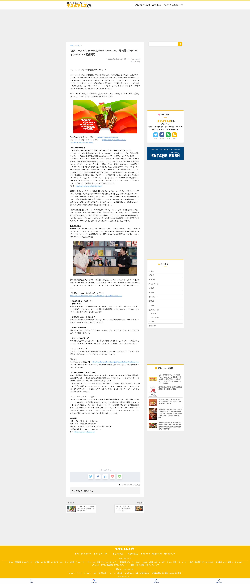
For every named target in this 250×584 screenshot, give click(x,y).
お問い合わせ (156, 5)
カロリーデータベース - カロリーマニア (83, 573)
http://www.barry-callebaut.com (84, 432)
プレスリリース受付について (173, 5)
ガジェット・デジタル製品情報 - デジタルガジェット (109, 565)
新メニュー (153, 297)
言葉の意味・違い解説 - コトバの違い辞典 (167, 573)
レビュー (152, 271)
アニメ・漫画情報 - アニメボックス (20, 562)
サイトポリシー (120, 554)
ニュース (152, 305)
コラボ (151, 288)
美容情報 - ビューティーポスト (130, 562)
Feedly (168, 138)
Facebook (162, 138)
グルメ (131, 485)
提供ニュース (154, 310)
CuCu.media (155, 317)
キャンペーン (154, 284)
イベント (152, 279)
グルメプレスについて (142, 5)
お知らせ (152, 326)
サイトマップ (170, 554)
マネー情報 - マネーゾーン (177, 562)
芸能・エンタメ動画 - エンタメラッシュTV (145, 565)
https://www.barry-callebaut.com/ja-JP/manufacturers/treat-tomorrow (115, 362)
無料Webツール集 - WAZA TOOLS (138, 573)
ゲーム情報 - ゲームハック (75, 562)
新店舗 (151, 301)
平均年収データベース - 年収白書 (111, 573)
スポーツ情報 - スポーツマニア (154, 562)
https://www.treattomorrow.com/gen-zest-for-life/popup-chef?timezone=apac (96, 296)
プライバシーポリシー (103, 554)
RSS (174, 138)
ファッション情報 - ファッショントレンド (102, 562)
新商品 (137, 485)
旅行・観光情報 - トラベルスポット (201, 562)
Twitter (155, 138)
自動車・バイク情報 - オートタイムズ (230, 562)
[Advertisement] (125, 24)
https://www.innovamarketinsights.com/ (89, 186)
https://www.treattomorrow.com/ (107, 137)
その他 (151, 321)
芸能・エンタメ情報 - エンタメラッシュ (49, 562)
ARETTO (154, 314)
